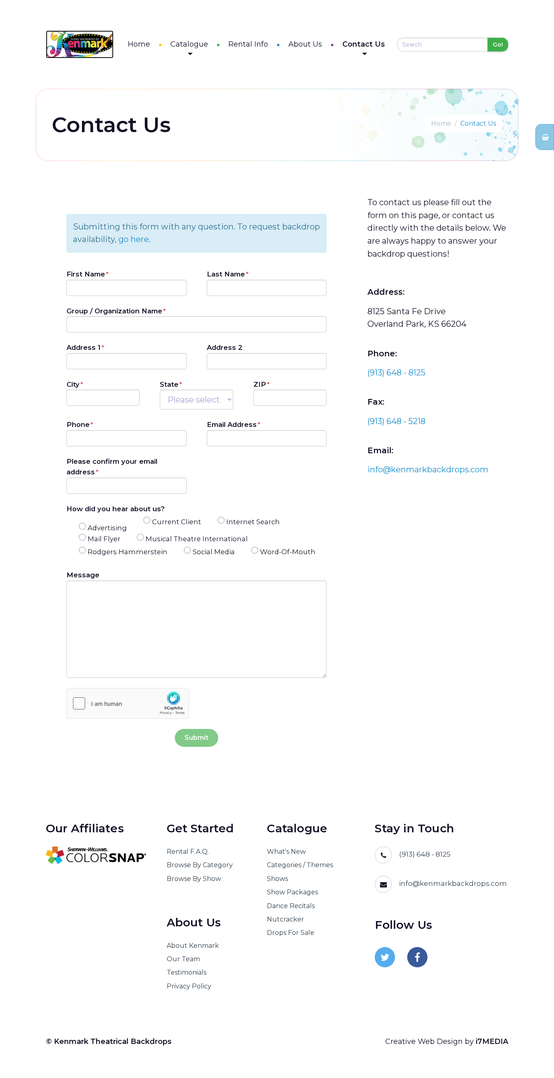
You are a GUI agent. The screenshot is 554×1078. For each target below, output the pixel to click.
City (73, 384)
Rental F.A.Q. (188, 851)
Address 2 (225, 347)
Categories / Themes (300, 865)
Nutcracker (285, 919)
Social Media (214, 552)
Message (83, 575)
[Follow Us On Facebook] (417, 957)
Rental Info (248, 44)
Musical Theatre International (197, 539)
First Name (86, 274)
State (169, 384)
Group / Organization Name (114, 311)
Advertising (107, 528)
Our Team (183, 959)
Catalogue (189, 44)
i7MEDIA (492, 1041)
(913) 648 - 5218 (396, 421)
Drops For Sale (290, 933)
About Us (305, 44)
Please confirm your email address (112, 466)
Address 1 (84, 347)
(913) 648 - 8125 (396, 372)
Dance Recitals (291, 906)
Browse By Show (194, 879)
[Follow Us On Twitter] (385, 957)
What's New (286, 851)
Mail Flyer (104, 539)
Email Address (232, 424)
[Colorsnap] (96, 855)
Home (139, 44)
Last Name (226, 274)
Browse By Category (200, 865)
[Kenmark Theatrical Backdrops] (80, 44)
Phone (78, 424)
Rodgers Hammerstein (127, 552)
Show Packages (292, 892)
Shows (277, 879)
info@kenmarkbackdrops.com (427, 469)
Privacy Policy (189, 986)
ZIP (259, 384)
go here (133, 239)
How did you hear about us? (116, 509)
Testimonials (186, 972)
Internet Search (253, 522)
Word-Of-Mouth (288, 552)
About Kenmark (193, 945)
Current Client (176, 522)
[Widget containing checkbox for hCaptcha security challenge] (128, 703)
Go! (498, 44)
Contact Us (363, 44)
